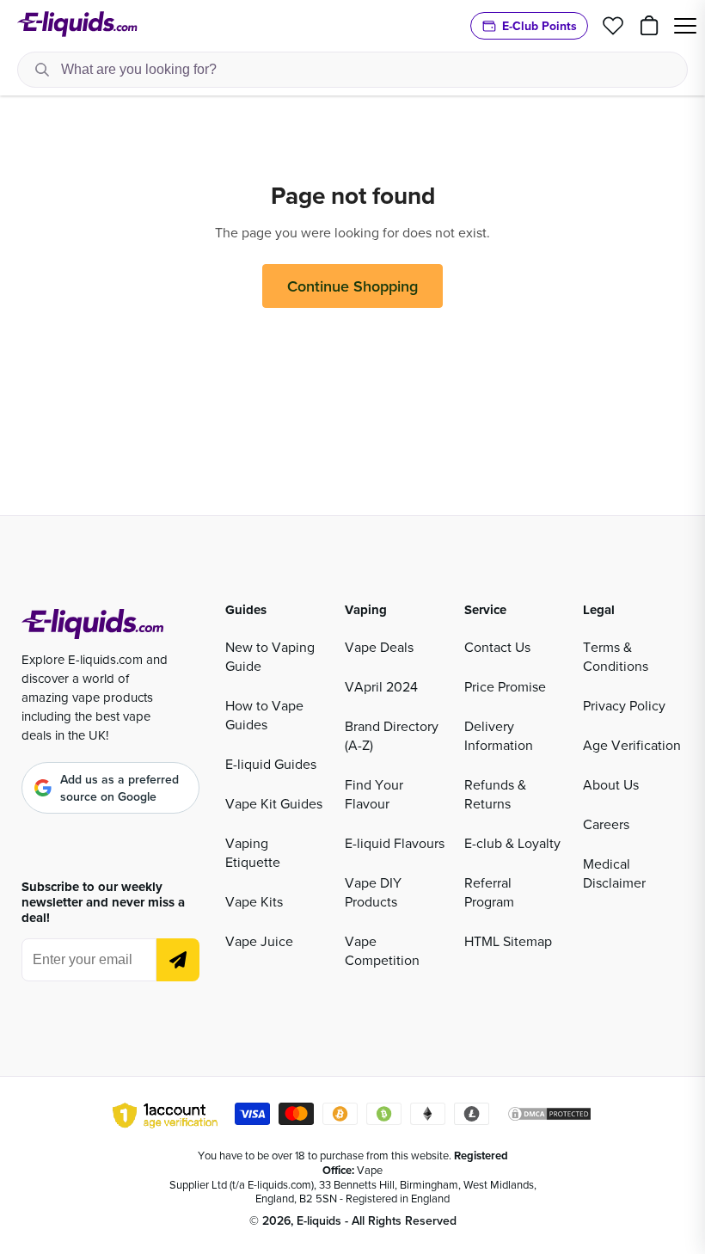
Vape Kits (254, 901)
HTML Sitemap (508, 940)
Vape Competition (382, 950)
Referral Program (489, 892)
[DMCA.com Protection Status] (549, 1116)
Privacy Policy (624, 705)
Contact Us (497, 646)
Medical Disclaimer (614, 873)
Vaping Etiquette (252, 852)
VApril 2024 (381, 686)
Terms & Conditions (615, 656)
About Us (611, 784)
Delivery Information (498, 735)
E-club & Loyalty (512, 842)
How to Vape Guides (264, 715)
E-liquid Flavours (394, 842)
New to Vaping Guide (270, 656)
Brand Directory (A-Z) (391, 735)
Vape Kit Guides (273, 803)
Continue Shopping (352, 286)
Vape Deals (379, 646)
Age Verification (632, 744)
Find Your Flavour (374, 794)
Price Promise (505, 686)
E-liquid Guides (270, 763)
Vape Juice (259, 940)
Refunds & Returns (495, 794)
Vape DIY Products (373, 892)
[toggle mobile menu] (685, 25)
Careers (606, 823)
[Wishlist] (613, 25)
